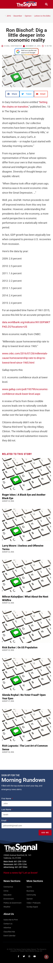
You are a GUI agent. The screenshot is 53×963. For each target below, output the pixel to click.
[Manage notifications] (46, 957)
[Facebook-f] (19, 956)
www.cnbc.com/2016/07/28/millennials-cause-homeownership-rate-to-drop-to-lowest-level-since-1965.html (25, 358)
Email (4, 820)
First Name (6, 798)
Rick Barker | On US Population (19, 647)
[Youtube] (35, 956)
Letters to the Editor (42, 16)
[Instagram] (29, 956)
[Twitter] (24, 956)
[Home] (3, 16)
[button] (7, 4)
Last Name (6, 809)
